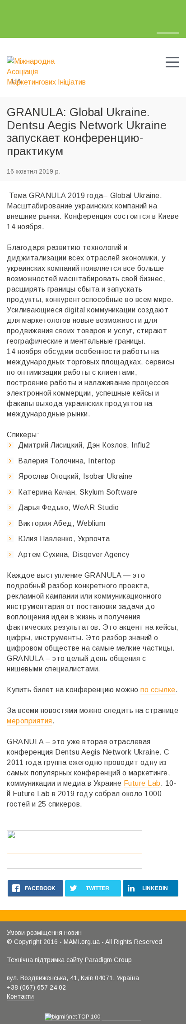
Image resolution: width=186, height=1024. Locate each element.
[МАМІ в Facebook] (12, 8)
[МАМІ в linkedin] (45, 8)
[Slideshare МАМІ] (68, 8)
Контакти (20, 996)
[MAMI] (46, 67)
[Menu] (172, 61)
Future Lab (142, 783)
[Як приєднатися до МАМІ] (136, 9)
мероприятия (29, 721)
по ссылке (158, 690)
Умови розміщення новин (44, 932)
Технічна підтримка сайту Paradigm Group (69, 959)
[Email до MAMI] (107, 8)
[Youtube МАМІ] (88, 8)
